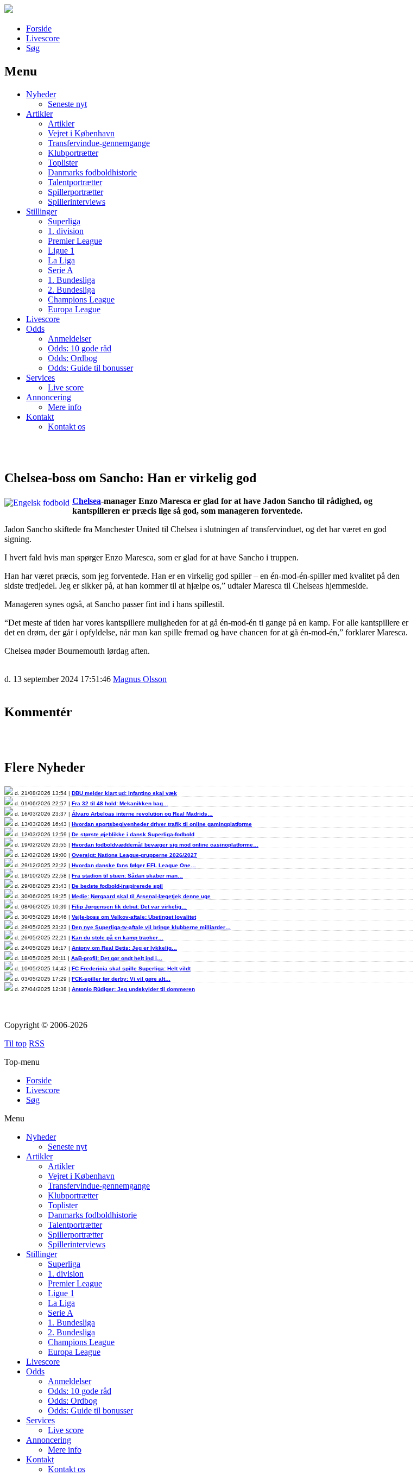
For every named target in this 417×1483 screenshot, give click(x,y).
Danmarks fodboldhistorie (92, 172)
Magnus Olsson (140, 679)
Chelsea (86, 501)
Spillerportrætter (75, 192)
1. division (66, 231)
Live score (66, 387)
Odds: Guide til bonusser (90, 368)
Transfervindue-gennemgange (99, 143)
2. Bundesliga (71, 289)
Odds (35, 328)
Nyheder (41, 94)
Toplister (63, 162)
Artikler (39, 113)
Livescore (43, 38)
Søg (33, 48)
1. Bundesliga (71, 280)
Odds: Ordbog (72, 358)
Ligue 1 (61, 250)
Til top (15, 1043)
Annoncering (48, 397)
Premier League (75, 240)
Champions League (81, 299)
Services (40, 377)
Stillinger (41, 211)
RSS (37, 1043)
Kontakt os (66, 426)
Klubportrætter (73, 152)
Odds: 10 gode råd (79, 348)
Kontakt (40, 416)
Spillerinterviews (76, 201)
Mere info (64, 407)
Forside (39, 28)
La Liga (61, 260)
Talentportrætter (75, 182)
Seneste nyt (67, 104)
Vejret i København (81, 133)
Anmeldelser (69, 338)
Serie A (60, 270)
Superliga (64, 221)
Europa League (74, 309)
